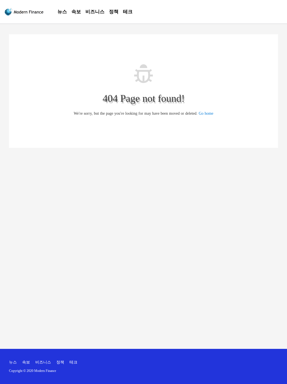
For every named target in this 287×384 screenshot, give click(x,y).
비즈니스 (95, 11)
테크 (128, 11)
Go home (206, 113)
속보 (76, 11)
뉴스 (62, 11)
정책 (114, 11)
